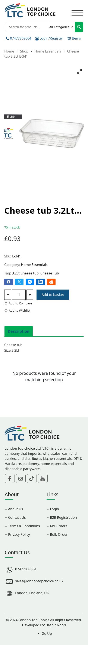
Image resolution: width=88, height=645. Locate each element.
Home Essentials (47, 51)
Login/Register (51, 38)
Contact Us (17, 517)
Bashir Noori (56, 625)
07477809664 (20, 38)
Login (54, 509)
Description (18, 331)
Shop (24, 51)
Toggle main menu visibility (77, 12)
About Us (15, 509)
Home (9, 51)
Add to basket (53, 294)
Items (76, 38)
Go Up (46, 633)
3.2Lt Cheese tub (25, 273)
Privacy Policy (19, 534)
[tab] (18, 331)
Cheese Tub (49, 273)
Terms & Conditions (24, 526)
